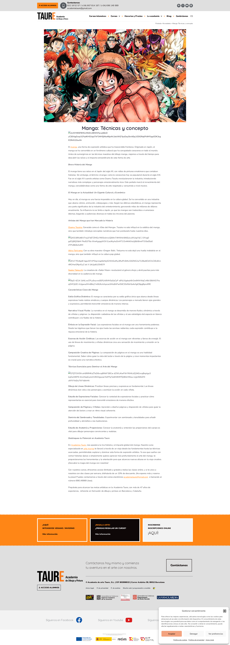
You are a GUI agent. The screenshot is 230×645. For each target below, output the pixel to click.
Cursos (114, 16)
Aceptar (171, 633)
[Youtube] (187, 5)
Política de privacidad (196, 640)
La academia (153, 16)
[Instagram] (183, 5)
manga (74, 147)
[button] (224, 611)
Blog (169, 16)
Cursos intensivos (97, 16)
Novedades (167, 23)
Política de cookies (180, 640)
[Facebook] (178, 5)
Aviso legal (210, 640)
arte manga (88, 448)
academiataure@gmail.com (136, 477)
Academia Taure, (78, 445)
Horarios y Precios (134, 16)
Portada (158, 23)
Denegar (194, 633)
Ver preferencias (215, 633)
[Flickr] (191, 5)
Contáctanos (182, 16)
